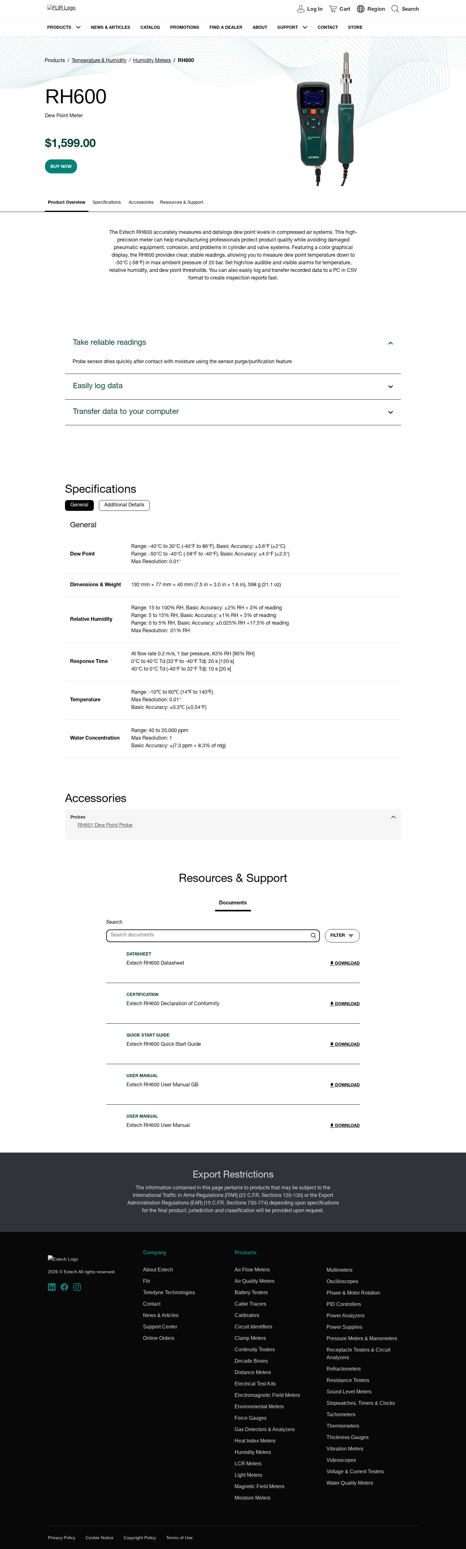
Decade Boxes (251, 1361)
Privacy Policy (61, 1537)
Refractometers (344, 1369)
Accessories (141, 203)
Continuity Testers (255, 1349)
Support (287, 28)
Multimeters (340, 1270)
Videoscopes (341, 1460)
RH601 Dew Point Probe (105, 825)
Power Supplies (344, 1327)
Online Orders (158, 1338)
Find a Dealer (226, 28)
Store (355, 28)
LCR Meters (248, 1463)
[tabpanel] (233, 637)
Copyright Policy (140, 1537)
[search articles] (314, 936)
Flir (146, 1281)
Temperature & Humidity (99, 61)
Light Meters (248, 1475)
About (260, 28)
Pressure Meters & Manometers (362, 1338)
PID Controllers (344, 1304)
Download (347, 964)
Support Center (160, 1326)
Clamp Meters (250, 1338)
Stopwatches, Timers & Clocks (361, 1403)
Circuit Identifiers (253, 1326)
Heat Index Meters (255, 1440)
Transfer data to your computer (126, 412)
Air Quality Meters (255, 1281)
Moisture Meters (252, 1498)
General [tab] (79, 505)
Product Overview (66, 203)
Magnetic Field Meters (259, 1486)
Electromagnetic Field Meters (267, 1395)
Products (59, 28)
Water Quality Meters (350, 1483)
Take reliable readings (109, 343)
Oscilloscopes (342, 1281)
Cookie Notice (99, 1537)
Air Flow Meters (252, 1269)
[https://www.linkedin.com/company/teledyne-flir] (51, 1287)
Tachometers (341, 1414)
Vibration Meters (345, 1448)
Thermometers (343, 1426)
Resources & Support (181, 203)
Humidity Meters (152, 61)
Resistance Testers (348, 1380)
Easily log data (98, 386)
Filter (337, 936)
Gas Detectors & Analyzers (265, 1429)
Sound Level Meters (349, 1391)
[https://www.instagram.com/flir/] (77, 1287)
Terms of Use (179, 1537)
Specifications (107, 203)
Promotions (184, 28)
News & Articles (110, 28)
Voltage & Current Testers (355, 1471)
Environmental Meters (259, 1406)
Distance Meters (253, 1372)
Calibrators (247, 1315)
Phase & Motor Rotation (353, 1292)
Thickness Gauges (348, 1437)
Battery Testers (251, 1292)
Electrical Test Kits (255, 1383)
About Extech (158, 1269)
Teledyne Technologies (169, 1292)
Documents (233, 903)
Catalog (150, 28)
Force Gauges (251, 1418)
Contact (328, 28)
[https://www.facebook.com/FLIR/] (64, 1287)
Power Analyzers (346, 1315)
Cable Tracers (250, 1304)
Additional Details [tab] (124, 505)
